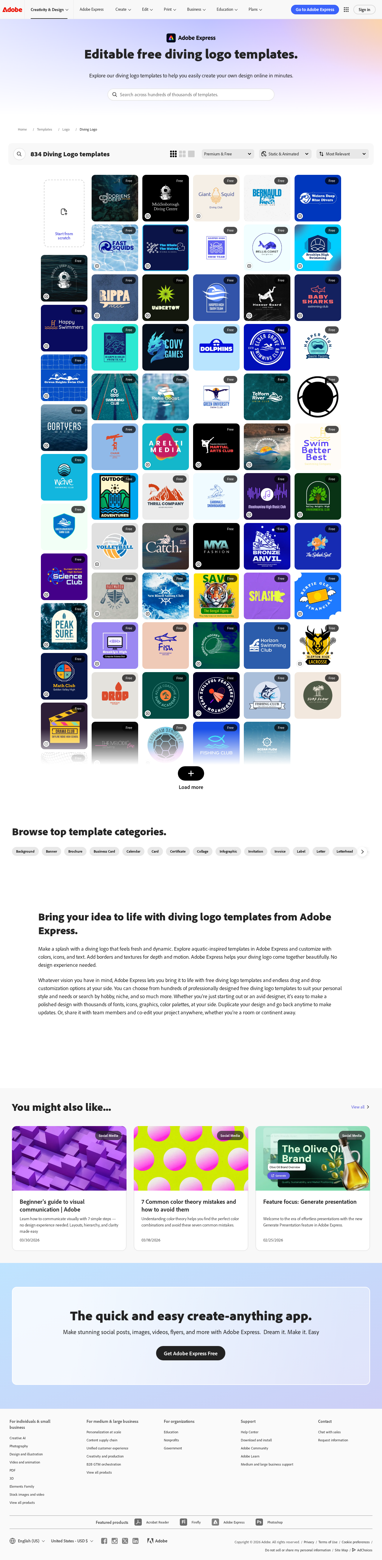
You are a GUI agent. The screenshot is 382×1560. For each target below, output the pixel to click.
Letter (321, 851)
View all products (22, 1502)
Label (301, 851)
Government (173, 1448)
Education (225, 9)
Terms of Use (328, 1542)
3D (12, 1478)
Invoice (280, 851)
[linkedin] (135, 1541)
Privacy (309, 1542)
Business (194, 9)
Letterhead (345, 851)
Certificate (178, 851)
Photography (19, 1446)
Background (25, 851)
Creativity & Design (47, 9)
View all (357, 1107)
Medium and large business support (267, 1464)
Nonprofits (171, 1440)
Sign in (364, 9)
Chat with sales (329, 1432)
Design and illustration (26, 1454)
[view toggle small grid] (173, 154)
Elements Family (22, 1486)
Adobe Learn (250, 1456)
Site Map (341, 1550)
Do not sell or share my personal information (298, 1550)
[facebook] (104, 1541)
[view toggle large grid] (191, 154)
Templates (44, 129)
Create (121, 9)
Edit (145, 9)
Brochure (75, 851)
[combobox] (191, 94)
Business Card (104, 851)
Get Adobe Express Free (191, 1353)
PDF (13, 1470)
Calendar (133, 851)
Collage (202, 851)
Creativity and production (105, 1456)
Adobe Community (254, 1448)
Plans (253, 9)
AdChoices (364, 1550)
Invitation (255, 851)
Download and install (256, 1440)
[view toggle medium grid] (182, 154)
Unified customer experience (107, 1448)
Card (155, 851)
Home (22, 129)
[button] (346, 9)
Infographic (228, 851)
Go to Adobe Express (315, 9)
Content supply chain (102, 1440)
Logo (66, 129)
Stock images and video (27, 1494)
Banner (51, 851)
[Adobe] (12, 9)
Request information (333, 1440)
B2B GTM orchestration (104, 1464)
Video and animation (25, 1462)
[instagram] (115, 1541)
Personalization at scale (104, 1432)
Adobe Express (92, 9)
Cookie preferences (356, 1542)
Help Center (249, 1432)
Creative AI (18, 1438)
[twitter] (125, 1541)
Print (168, 9)
